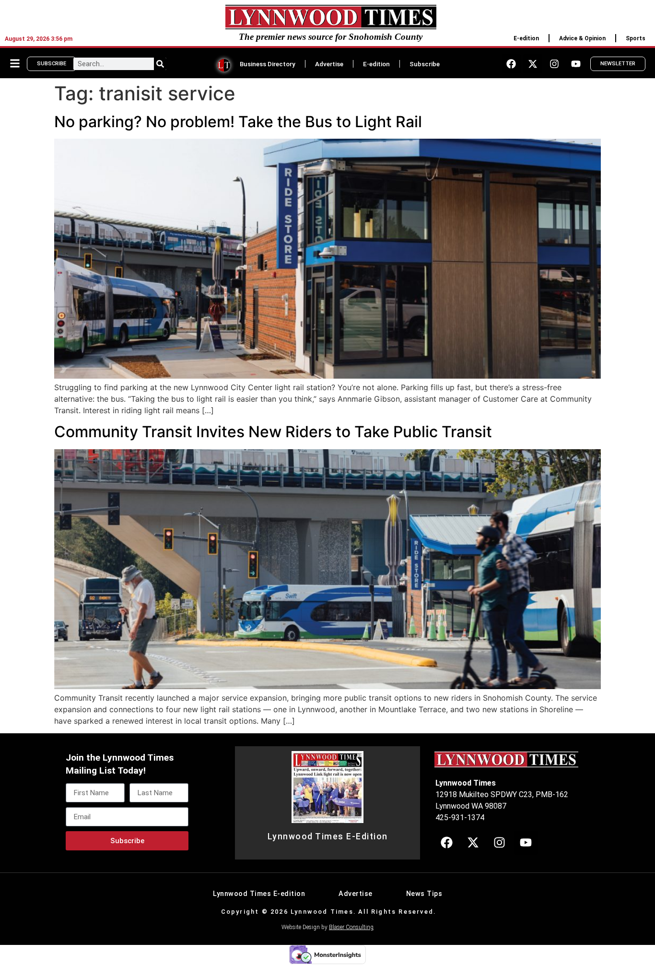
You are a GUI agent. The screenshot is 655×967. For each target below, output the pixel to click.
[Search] (160, 64)
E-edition (526, 38)
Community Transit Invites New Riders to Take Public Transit (273, 431)
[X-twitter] (532, 63)
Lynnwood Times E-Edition (328, 836)
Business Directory (267, 64)
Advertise (329, 64)
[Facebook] (511, 63)
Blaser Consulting (351, 927)
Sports (635, 38)
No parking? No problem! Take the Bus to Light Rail (238, 121)
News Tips (424, 894)
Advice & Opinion (582, 38)
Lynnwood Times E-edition (259, 894)
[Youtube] (575, 63)
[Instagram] (554, 63)
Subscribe (424, 64)
